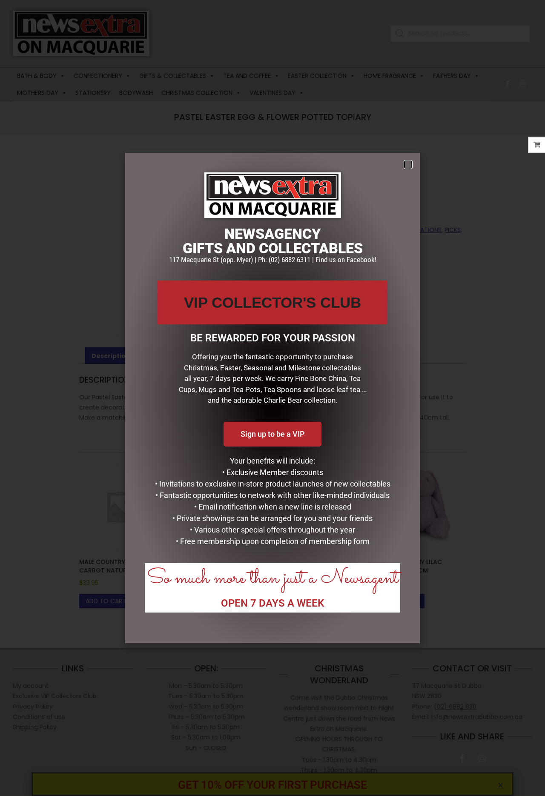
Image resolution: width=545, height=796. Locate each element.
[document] (272, 398)
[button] (408, 164)
